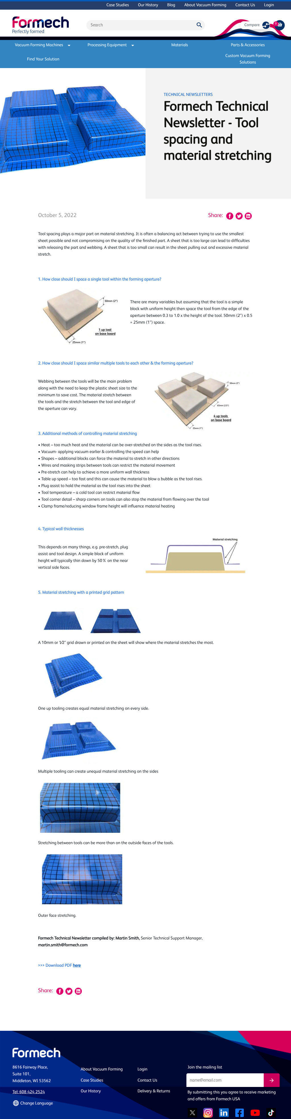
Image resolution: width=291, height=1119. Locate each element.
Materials (179, 45)
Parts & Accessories (248, 45)
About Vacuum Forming (205, 5)
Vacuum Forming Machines (39, 45)
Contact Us (245, 5)
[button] (43, 1103)
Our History (148, 5)
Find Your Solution (43, 59)
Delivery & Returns (154, 1091)
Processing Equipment (107, 45)
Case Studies (117, 5)
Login (269, 5)
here (77, 966)
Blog (171, 5)
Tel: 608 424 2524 (29, 1092)
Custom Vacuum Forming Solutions (247, 59)
